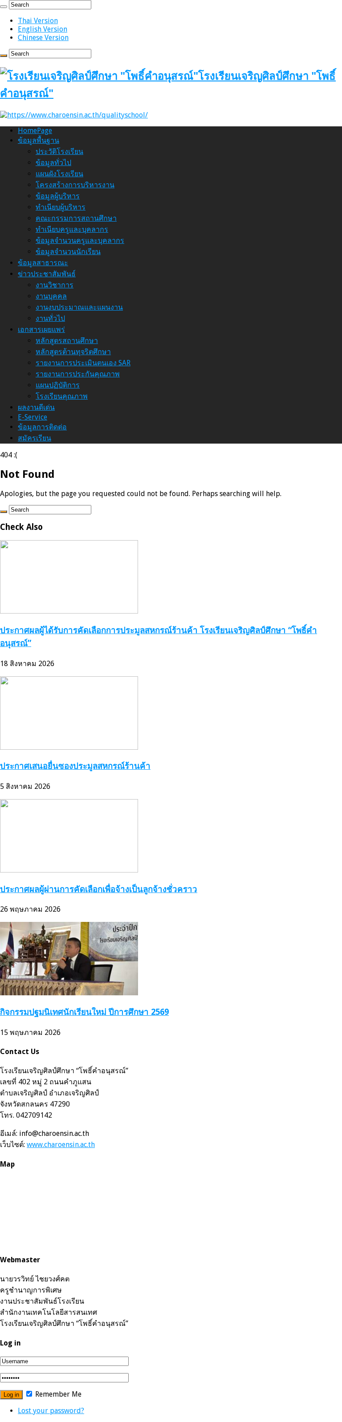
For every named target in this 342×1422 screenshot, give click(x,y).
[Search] (3, 6)
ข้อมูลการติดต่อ (42, 427)
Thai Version (38, 20)
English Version (42, 29)
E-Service (32, 417)
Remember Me (57, 1394)
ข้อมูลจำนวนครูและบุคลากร (80, 240)
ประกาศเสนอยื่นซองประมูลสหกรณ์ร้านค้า (75, 766)
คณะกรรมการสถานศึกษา (76, 218)
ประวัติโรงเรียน (59, 151)
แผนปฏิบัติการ (58, 385)
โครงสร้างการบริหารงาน (75, 185)
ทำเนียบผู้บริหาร (61, 207)
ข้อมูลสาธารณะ (43, 263)
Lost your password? (51, 1410)
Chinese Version (43, 37)
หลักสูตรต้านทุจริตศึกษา (73, 351)
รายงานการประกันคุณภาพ (78, 374)
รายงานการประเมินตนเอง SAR (83, 363)
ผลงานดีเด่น (36, 407)
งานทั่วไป (50, 318)
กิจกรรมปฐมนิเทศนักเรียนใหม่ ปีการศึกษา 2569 (84, 1012)
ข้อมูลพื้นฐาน (38, 140)
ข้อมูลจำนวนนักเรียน (68, 251)
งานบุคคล (51, 296)
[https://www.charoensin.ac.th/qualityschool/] (74, 115)
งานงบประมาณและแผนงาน (79, 307)
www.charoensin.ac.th (61, 1144)
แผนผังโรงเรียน (59, 174)
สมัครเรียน (34, 438)
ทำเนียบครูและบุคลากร (72, 229)
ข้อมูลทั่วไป (53, 162)
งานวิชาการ (54, 285)
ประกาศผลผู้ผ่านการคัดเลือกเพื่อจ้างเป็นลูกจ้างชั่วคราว (98, 889)
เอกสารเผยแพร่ (41, 329)
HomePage (35, 130)
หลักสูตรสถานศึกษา (67, 340)
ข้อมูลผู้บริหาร (58, 196)
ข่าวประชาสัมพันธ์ (47, 274)
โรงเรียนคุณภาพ (62, 396)
